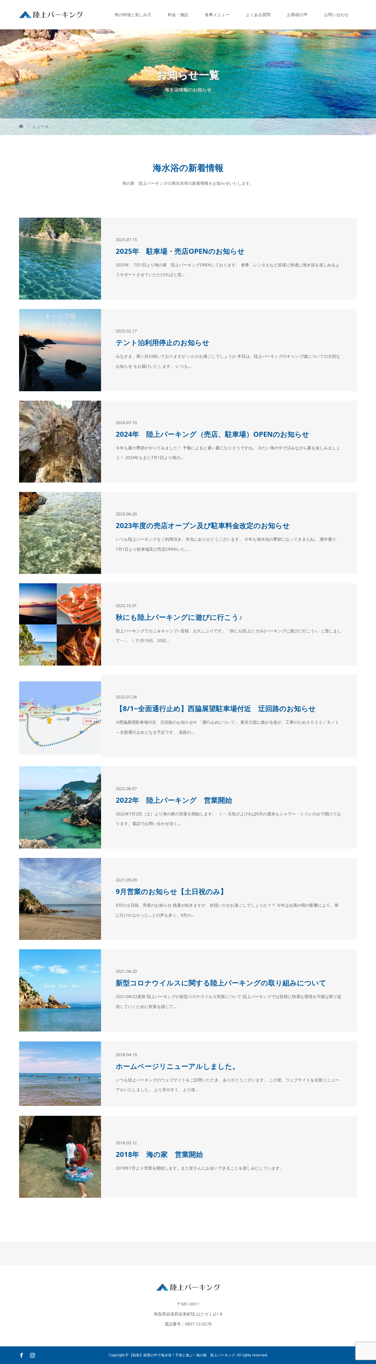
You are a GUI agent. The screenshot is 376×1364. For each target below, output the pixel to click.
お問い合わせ (336, 14)
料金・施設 (178, 14)
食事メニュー (217, 14)
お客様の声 (297, 14)
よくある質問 (258, 14)
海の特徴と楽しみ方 (132, 14)
